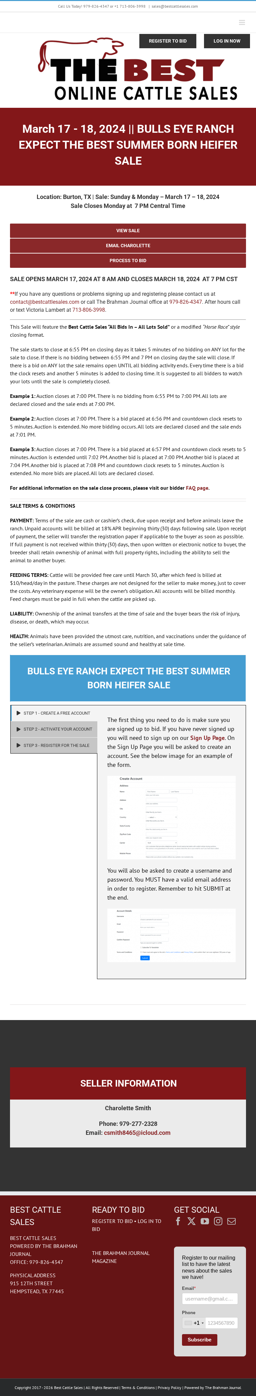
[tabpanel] (171, 842)
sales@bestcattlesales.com (175, 6)
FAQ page (197, 487)
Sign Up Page (207, 738)
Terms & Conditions (138, 1387)
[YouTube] (205, 1221)
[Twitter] (191, 1221)
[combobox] (194, 1322)
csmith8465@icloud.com (137, 1132)
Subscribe (199, 1339)
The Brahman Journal (223, 1387)
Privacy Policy (169, 1387)
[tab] (54, 713)
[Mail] (231, 1221)
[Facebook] (178, 1221)
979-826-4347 (185, 302)
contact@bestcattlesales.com (44, 302)
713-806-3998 (88, 310)
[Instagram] (218, 1221)
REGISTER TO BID (112, 1221)
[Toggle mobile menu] (242, 22)
